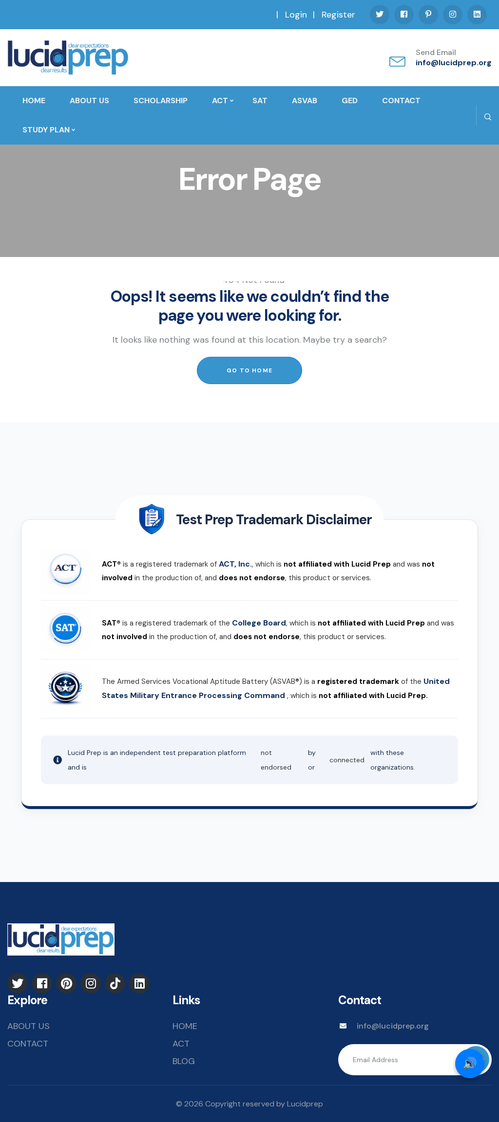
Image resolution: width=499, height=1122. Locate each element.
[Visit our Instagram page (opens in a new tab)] (452, 14)
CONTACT (401, 100)
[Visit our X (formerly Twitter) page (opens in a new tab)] (379, 14)
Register (338, 14)
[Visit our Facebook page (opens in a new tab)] (404, 14)
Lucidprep (305, 1104)
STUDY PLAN (46, 130)
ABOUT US (89, 100)
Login (296, 14)
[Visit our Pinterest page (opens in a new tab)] (428, 14)
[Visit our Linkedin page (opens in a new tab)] (477, 14)
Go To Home (249, 370)
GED (350, 100)
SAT (260, 100)
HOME (33, 100)
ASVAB (304, 100)
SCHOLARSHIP (161, 100)
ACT (220, 100)
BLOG (184, 1061)
